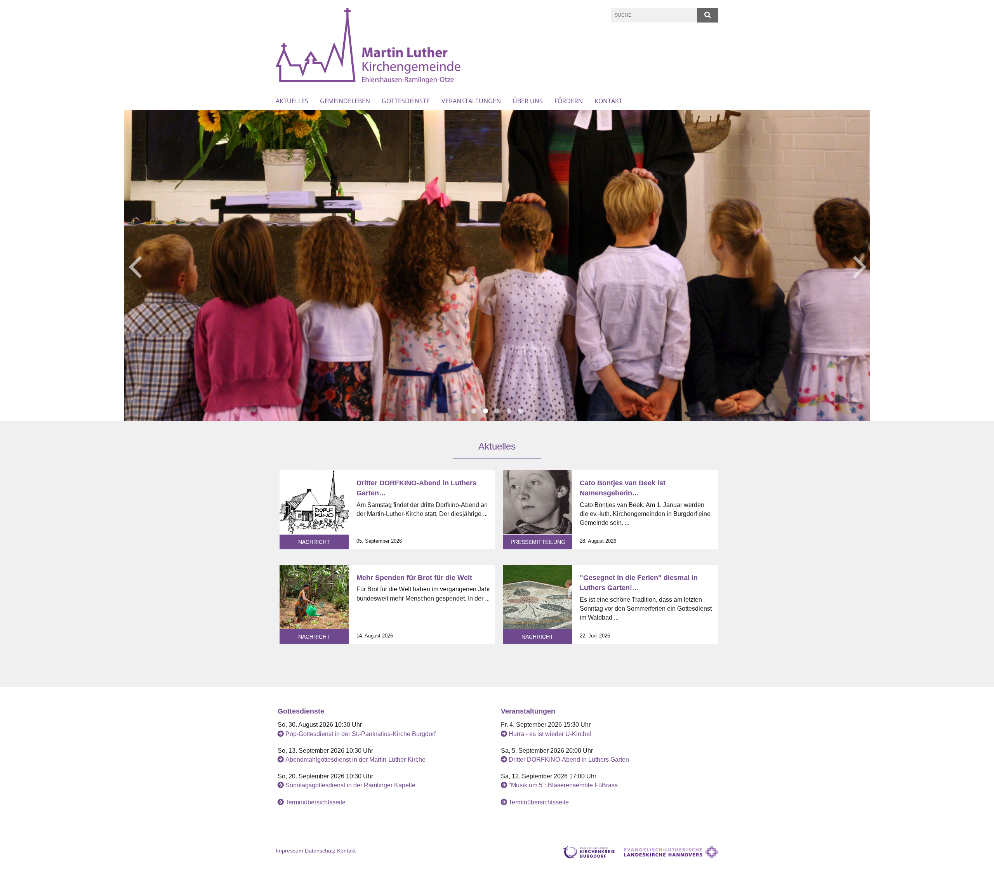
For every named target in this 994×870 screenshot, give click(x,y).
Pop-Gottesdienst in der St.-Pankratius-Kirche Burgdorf (360, 734)
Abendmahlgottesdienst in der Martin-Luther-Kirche (355, 759)
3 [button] (497, 411)
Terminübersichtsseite (315, 802)
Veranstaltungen (471, 101)
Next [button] (860, 265)
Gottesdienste (406, 101)
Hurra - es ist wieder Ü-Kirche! (550, 734)
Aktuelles (292, 101)
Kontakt (608, 101)
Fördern (568, 101)
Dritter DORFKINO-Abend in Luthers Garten (569, 759)
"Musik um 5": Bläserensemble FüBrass (563, 785)
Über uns (528, 101)
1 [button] (474, 411)
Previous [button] (135, 265)
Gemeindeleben (345, 101)
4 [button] (509, 411)
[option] (497, 265)
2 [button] (485, 411)
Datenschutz (320, 850)
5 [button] (520, 411)
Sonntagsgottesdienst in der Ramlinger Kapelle (350, 785)
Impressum (289, 850)
